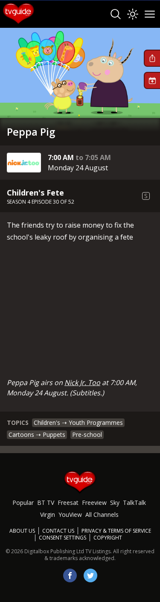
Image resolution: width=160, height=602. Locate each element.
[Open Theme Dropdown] (133, 14)
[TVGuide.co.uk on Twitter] (90, 575)
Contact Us (58, 530)
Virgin (47, 514)
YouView (70, 514)
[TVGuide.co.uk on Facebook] (70, 575)
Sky (114, 502)
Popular (23, 502)
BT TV (45, 502)
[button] (152, 58)
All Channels (102, 514)
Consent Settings (62, 537)
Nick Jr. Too (82, 382)
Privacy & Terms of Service (116, 530)
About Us (22, 530)
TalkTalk (134, 502)
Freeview (94, 502)
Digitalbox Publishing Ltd (54, 551)
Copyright (107, 537)
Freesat (68, 502)
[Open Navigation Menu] (150, 14)
